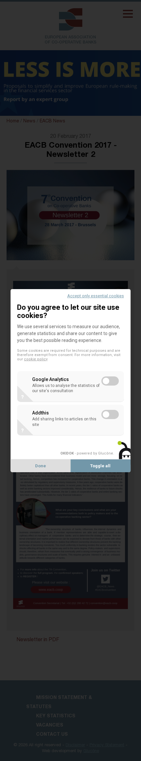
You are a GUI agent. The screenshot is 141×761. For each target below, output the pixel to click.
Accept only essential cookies (95, 295)
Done (40, 465)
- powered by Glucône (86, 453)
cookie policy (36, 359)
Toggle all (100, 465)
